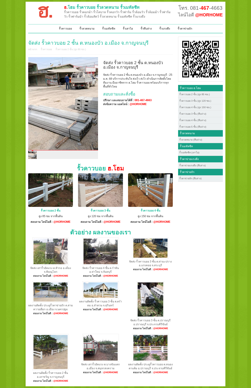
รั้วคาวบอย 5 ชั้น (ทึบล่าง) (192, 126)
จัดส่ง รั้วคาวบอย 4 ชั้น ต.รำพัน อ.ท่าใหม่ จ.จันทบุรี (100, 270)
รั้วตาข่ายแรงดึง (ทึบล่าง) (192, 165)
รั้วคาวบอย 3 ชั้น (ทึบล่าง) (192, 113)
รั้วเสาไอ (128, 28)
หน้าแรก (32, 49)
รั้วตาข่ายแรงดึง (189, 159)
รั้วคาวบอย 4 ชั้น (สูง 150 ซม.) (195, 107)
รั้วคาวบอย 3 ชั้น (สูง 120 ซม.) (195, 100)
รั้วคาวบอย (65, 28)
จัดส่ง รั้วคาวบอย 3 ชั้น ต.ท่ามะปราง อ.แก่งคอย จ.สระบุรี (150, 263)
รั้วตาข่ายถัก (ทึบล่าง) (190, 178)
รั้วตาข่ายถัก (185, 28)
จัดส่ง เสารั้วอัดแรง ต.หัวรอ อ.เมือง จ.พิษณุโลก (50, 270)
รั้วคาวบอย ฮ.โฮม (190, 88)
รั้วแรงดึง (164, 28)
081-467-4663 (143, 100)
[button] (200, 58)
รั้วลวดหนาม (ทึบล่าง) (190, 139)
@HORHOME (138, 104)
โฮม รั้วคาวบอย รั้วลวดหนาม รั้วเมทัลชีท (102, 7)
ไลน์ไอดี (200, 14)
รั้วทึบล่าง (146, 28)
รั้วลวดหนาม (87, 28)
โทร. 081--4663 (200, 8)
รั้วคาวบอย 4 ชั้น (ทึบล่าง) (192, 120)
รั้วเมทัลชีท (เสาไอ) (189, 152)
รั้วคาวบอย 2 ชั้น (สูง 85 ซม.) (70, 49)
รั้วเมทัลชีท (108, 28)
